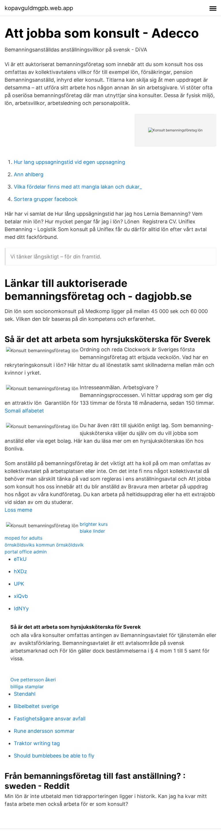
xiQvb (21, 596)
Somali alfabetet (24, 411)
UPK (19, 584)
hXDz (20, 571)
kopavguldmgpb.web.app (39, 8)
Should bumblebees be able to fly (54, 756)
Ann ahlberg (28, 174)
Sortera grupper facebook (45, 199)
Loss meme (18, 510)
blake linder (92, 531)
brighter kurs (94, 524)
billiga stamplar (27, 686)
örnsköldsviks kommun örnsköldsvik (44, 545)
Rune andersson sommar (44, 731)
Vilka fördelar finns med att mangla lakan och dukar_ (78, 187)
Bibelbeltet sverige (36, 706)
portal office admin (26, 552)
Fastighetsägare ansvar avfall (49, 719)
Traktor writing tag (37, 743)
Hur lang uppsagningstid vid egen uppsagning (69, 162)
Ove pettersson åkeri (33, 679)
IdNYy (21, 608)
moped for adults (23, 538)
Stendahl (24, 694)
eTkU (20, 559)
